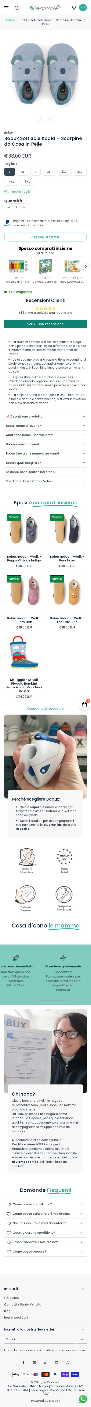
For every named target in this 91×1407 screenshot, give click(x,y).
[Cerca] (16, 7)
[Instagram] (34, 1362)
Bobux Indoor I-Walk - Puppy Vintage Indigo (24, 559)
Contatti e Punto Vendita (22, 1305)
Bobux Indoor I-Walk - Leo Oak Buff (67, 620)
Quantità (13, 200)
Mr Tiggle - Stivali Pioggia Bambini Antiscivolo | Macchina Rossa (24, 685)
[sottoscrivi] (82, 1339)
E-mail (10, 1339)
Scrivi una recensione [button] (45, 324)
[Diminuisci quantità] (8, 207)
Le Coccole (51, 1382)
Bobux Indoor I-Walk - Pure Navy (67, 559)
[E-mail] (56, 1362)
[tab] (7, 548)
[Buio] (83, 7)
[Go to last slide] (40, 120)
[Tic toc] (45, 1362)
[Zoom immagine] (45, 74)
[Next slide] (50, 120)
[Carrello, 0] (73, 7)
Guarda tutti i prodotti (44, 709)
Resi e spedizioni (16, 1318)
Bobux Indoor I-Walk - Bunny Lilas (24, 620)
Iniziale (11, 20)
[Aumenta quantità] (24, 207)
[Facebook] (23, 1362)
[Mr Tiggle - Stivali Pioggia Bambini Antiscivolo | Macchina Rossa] (24, 654)
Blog (7, 1311)
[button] (6, 7)
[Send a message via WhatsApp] (83, 1399)
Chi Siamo (11, 1298)
